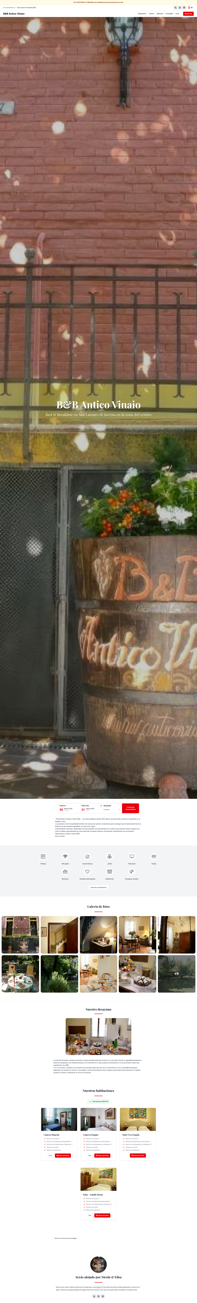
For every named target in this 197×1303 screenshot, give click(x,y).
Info (50, 1156)
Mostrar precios (63, 1156)
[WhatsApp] (180, 7)
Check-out (85, 806)
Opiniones (160, 14)
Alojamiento (142, 14)
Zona (177, 14)
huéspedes (107, 806)
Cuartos (151, 14)
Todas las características (98, 887)
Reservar (188, 14)
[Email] (184, 7)
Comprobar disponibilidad (130, 808)
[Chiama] (175, 7)
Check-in (63, 806)
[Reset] (101, 806)
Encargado (169, 14)
